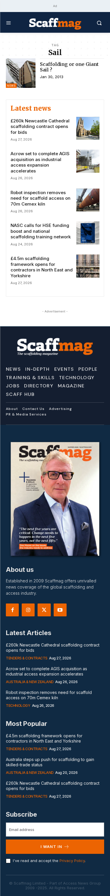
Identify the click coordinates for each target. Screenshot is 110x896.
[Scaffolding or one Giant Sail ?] (20, 73)
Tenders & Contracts (27, 658)
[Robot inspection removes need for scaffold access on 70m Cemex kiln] (87, 200)
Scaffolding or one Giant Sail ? (69, 67)
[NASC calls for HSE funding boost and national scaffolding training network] (87, 232)
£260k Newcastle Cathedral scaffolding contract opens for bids (40, 126)
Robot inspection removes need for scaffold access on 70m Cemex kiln (40, 198)
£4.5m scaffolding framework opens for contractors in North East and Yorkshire (42, 267)
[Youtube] (60, 609)
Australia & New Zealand (30, 682)
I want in (51, 846)
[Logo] (55, 23)
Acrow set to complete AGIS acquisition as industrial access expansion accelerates (40, 162)
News (11, 86)
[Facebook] (12, 609)
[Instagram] (28, 609)
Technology (18, 705)
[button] (93, 23)
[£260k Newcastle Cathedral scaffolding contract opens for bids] (87, 128)
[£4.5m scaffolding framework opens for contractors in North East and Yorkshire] (87, 266)
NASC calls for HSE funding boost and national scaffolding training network (41, 231)
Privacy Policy (72, 860)
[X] (44, 609)
